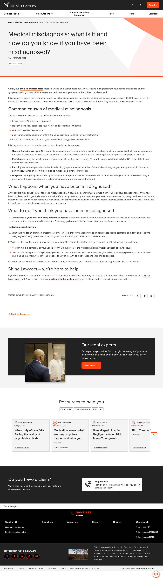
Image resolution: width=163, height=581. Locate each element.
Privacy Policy (8, 568)
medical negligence (31, 22)
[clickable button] (133, 5)
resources (19, 22)
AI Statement (21, 568)
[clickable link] (20, 5)
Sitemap (63, 568)
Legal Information (82, 409)
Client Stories (66, 409)
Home (10, 22)
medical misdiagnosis (31, 88)
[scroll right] (154, 435)
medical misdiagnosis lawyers (65, 279)
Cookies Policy (52, 568)
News (95, 409)
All (101, 409)
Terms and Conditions (36, 568)
